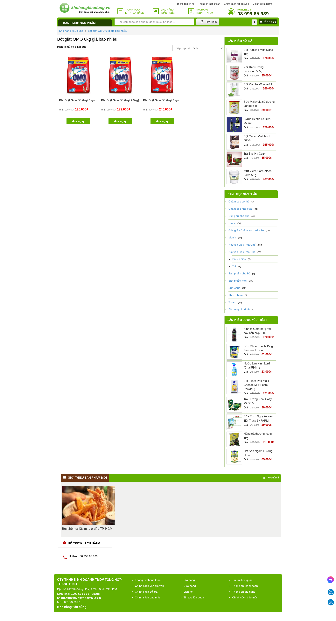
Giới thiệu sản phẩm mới (87, 477)
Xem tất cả (273, 477)
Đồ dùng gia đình (239, 309)
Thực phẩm (235, 295)
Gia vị (231, 223)
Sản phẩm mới (237, 280)
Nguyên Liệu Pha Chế (242, 244)
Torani (232, 302)
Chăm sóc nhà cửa (240, 208)
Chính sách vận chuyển (236, 4)
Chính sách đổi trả (262, 4)
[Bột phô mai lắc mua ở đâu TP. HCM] (88, 505)
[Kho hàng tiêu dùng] (85, 8)
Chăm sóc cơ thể (238, 201)
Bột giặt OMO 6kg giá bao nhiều (107, 30)
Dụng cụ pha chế (238, 215)
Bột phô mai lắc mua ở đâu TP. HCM (87, 528)
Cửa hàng (190, 585)
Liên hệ (188, 591)
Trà (234, 266)
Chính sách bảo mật (147, 597)
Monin (232, 237)
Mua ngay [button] (78, 121)
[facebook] (254, 22)
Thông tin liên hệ (185, 4)
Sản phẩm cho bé (239, 273)
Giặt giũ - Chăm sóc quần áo (246, 230)
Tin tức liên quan (194, 597)
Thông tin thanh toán (209, 4)
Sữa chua (234, 287)
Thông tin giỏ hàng (243, 591)
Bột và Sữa (239, 259)
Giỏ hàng (189, 580)
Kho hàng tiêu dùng (71, 30)
